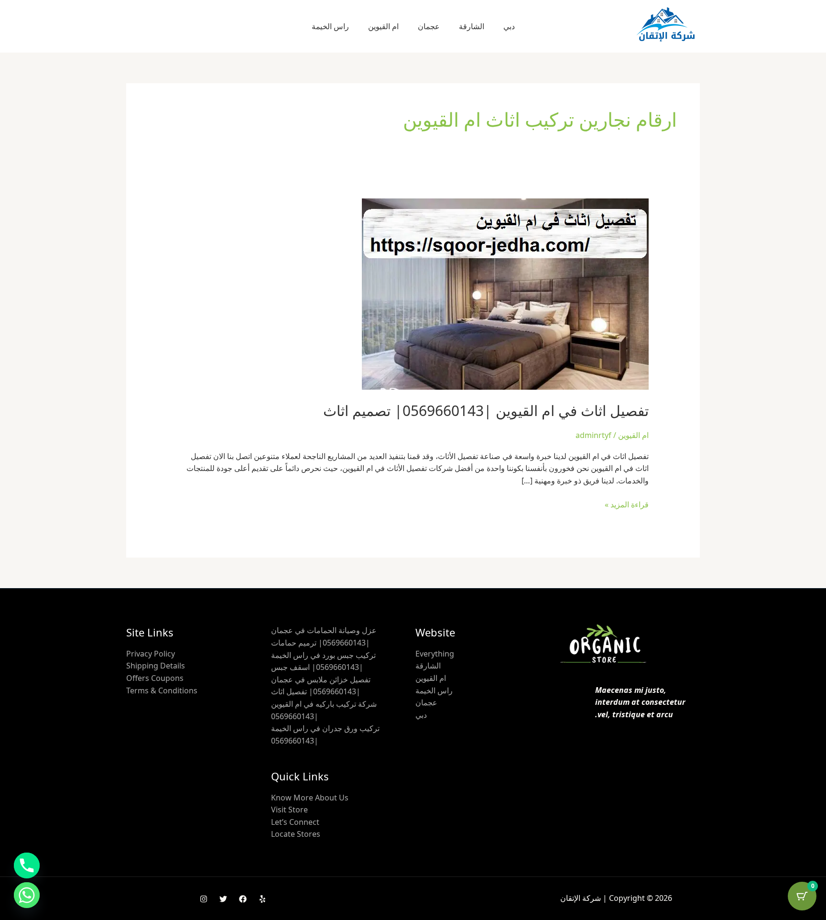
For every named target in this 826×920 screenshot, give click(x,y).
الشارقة (471, 26)
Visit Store (289, 809)
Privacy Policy (150, 653)
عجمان (429, 26)
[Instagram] (203, 899)
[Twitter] (223, 899)
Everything (434, 653)
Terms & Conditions (161, 690)
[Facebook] (243, 899)
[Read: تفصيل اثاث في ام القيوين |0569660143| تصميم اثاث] (505, 293)
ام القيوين (383, 26)
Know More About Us (309, 797)
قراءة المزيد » (627, 504)
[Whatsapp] (27, 895)
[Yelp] (262, 899)
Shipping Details (155, 665)
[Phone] (27, 865)
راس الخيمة (330, 26)
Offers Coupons (155, 678)
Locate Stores (295, 834)
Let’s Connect (295, 822)
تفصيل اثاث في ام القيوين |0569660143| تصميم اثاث (486, 410)
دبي (509, 26)
